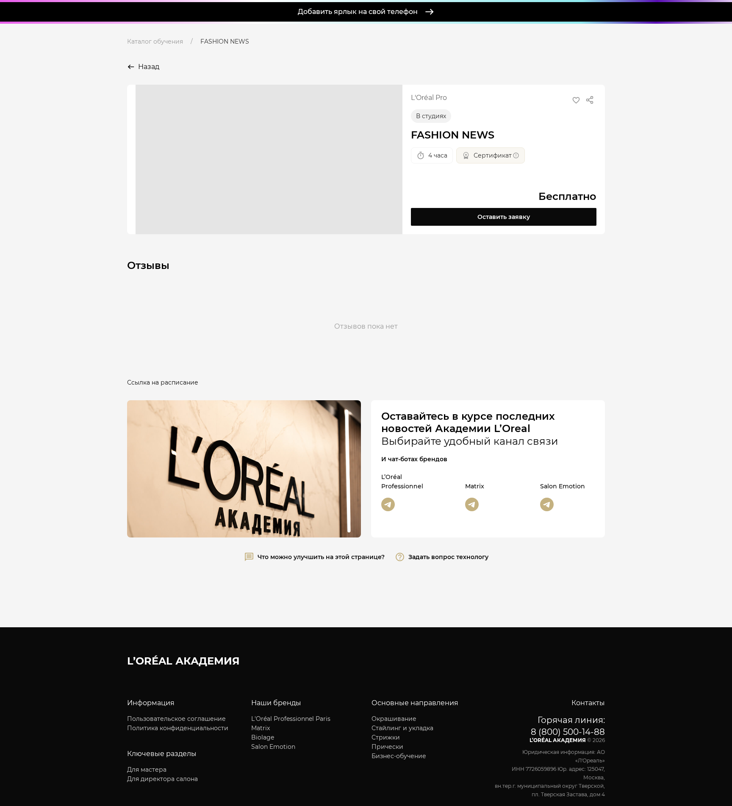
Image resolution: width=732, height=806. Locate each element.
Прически (387, 747)
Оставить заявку (503, 217)
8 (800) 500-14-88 (568, 732)
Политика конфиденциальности (177, 728)
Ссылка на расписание (162, 382)
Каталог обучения (155, 41)
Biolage (262, 737)
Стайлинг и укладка (402, 728)
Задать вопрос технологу (448, 557)
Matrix (260, 728)
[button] (576, 100)
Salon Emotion (273, 747)
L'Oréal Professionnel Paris (290, 719)
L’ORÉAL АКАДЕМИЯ (183, 661)
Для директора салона (162, 779)
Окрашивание (394, 719)
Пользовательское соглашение (176, 719)
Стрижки (386, 737)
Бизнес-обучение (399, 756)
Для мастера (146, 769)
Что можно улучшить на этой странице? (321, 557)
